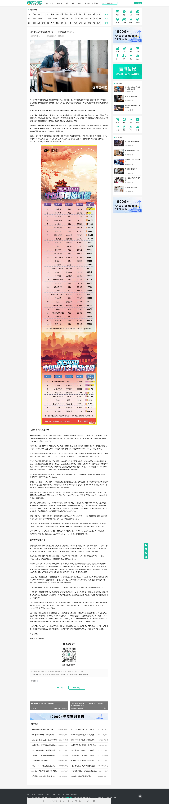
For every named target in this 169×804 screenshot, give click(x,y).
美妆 (66, 14)
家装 (75, 14)
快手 (45, 18)
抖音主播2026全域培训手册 (133, 151)
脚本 (66, 23)
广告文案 (85, 798)
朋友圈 (55, 18)
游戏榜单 (79, 534)
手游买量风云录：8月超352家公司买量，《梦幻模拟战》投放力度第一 (89, 771)
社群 (84, 23)
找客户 (76, 674)
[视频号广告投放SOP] (119, 96)
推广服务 (87, 3)
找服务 (80, 674)
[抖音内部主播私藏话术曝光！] (119, 160)
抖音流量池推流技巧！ (132, 187)
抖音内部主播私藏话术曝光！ (132, 161)
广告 (94, 23)
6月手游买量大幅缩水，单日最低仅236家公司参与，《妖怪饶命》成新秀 (89, 745)
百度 (95, 18)
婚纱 (84, 14)
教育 (80, 14)
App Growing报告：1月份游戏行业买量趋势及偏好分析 (49, 750)
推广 (98, 23)
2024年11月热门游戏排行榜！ (81, 776)
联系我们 (95, 3)
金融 (38, 14)
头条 (77, 18)
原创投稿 (138, 3)
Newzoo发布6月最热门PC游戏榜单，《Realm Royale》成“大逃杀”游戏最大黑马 (89, 735)
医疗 (48, 14)
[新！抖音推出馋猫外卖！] (119, 141)
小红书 (72, 18)
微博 (49, 18)
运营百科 (59, 3)
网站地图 (76, 798)
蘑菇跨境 (85, 674)
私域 (80, 23)
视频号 (40, 18)
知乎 (82, 18)
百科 (43, 23)
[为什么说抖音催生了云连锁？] (119, 178)
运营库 (68, 3)
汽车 (34, 14)
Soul (86, 18)
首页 (46, 3)
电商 (75, 23)
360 (91, 18)
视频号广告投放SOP (131, 96)
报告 (48, 23)
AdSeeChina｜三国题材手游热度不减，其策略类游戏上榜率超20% (89, 755)
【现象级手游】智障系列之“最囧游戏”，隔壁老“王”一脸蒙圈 (89, 766)
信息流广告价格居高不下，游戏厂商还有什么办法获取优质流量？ (89, 729)
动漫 (61, 14)
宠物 (98, 14)
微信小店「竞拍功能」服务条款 (132, 106)
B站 (67, 18)
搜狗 (100, 18)
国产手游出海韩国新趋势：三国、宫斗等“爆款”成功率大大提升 (49, 729)
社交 (43, 14)
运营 (51, 3)
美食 (71, 14)
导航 (52, 23)
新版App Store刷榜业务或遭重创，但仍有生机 (47, 766)
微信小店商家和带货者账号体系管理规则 (132, 88)
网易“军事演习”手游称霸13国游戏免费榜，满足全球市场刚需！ (89, 740)
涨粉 (89, 23)
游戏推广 (53, 36)
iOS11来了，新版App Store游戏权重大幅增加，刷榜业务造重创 (49, 755)
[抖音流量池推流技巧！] (119, 187)
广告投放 (71, 674)
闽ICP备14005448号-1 (99, 798)
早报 (73, 3)
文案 (38, 23)
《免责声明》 (35, 674)
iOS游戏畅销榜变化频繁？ (40, 760)
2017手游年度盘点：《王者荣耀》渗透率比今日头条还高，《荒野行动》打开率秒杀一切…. (49, 735)
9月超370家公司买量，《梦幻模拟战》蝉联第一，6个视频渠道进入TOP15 (89, 760)
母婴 (94, 14)
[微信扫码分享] (60, 801)
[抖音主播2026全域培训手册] (119, 151)
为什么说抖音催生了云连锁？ (132, 179)
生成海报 (55, 801)
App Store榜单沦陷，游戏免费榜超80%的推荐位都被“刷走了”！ (49, 771)
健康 (52, 14)
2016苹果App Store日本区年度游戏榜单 (85, 750)
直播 (57, 23)
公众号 (62, 18)
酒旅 (89, 14)
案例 (79, 3)
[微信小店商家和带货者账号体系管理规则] (119, 87)
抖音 (34, 18)
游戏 (57, 14)
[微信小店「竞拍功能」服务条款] (119, 106)
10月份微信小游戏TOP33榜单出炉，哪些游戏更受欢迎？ (49, 745)
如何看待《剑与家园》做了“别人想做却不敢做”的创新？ (49, 776)
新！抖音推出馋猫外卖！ (132, 141)
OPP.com (51, 798)
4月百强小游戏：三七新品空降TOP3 (44, 740)
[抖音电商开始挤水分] (119, 169)
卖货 (61, 23)
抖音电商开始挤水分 (131, 169)
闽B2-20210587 (111, 798)
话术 (71, 23)
